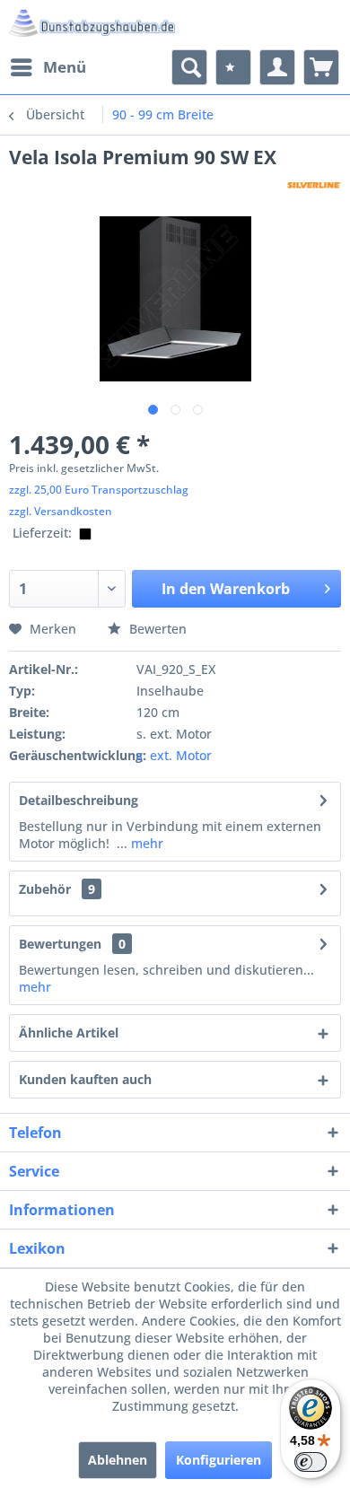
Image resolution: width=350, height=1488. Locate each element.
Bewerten (156, 628)
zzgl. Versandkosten (60, 511)
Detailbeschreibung (78, 800)
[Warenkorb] (321, 67)
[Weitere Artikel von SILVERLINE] (314, 185)
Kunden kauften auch (85, 1079)
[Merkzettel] (233, 67)
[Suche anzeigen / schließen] (189, 67)
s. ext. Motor (174, 755)
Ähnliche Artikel (68, 1032)
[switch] (310, 1462)
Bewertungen (60, 943)
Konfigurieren (218, 1459)
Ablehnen (117, 1459)
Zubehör (57, 888)
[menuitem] (47, 67)
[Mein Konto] (277, 67)
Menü (64, 67)
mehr (145, 843)
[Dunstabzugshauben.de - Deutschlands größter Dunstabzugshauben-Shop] (92, 24)
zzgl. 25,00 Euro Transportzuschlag (98, 489)
